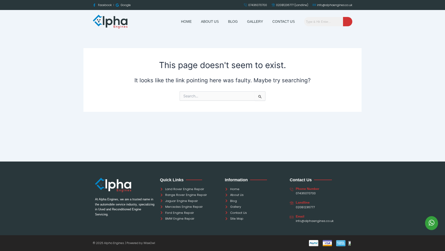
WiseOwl (149, 243)
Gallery (255, 21)
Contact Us (283, 21)
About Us (210, 21)
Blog (233, 21)
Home (186, 21)
